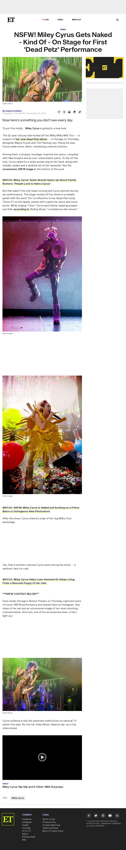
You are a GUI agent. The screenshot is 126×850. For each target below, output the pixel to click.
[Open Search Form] (117, 20)
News (63, 29)
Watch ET (76, 19)
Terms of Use (48, 819)
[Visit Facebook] (88, 816)
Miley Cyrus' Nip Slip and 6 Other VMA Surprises (32, 787)
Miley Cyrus (18, 798)
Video (60, 19)
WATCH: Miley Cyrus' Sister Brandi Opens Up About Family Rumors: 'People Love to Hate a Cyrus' (39, 182)
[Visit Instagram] (103, 816)
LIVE (47, 19)
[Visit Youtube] (110, 815)
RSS (24, 839)
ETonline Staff (28, 836)
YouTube (26, 828)
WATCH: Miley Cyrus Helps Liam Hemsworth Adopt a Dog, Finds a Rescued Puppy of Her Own (38, 581)
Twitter (25, 825)
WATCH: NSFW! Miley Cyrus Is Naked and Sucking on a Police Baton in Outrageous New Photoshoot (40, 509)
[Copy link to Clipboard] (80, 112)
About (25, 834)
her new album (31, 139)
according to (21, 209)
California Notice (50, 828)
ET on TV (26, 831)
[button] (42, 757)
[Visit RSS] (117, 816)
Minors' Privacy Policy (52, 831)
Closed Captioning (51, 825)
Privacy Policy (49, 822)
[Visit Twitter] (95, 816)
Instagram (27, 822)
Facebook (27, 819)
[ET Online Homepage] (11, 20)
